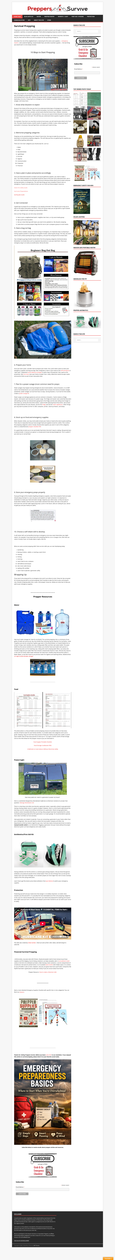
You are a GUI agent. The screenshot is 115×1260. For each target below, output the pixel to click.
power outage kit (24, 393)
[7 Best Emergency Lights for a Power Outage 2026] (94, 127)
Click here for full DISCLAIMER (21, 1240)
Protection (91, 16)
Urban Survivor (32, 943)
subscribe (48, 1055)
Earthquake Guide (19, 195)
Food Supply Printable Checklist (43, 742)
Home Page (17, 16)
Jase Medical (49, 881)
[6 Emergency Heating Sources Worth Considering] (80, 141)
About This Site (39, 20)
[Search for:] (87, 31)
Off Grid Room (65, 370)
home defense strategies (35, 372)
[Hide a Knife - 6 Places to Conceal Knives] (94, 154)
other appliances (58, 404)
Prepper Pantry (49, 16)
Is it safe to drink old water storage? (23, 656)
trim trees (26, 374)
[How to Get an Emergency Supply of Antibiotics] (80, 127)
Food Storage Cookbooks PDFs (43, 745)
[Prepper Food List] (80, 99)
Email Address (20, 1187)
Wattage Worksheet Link (27, 803)
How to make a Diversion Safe (47, 972)
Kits (29, 20)
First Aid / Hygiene (78, 16)
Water (39, 16)
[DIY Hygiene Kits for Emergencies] (94, 113)
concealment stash (64, 961)
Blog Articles (28, 16)
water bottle (49, 965)
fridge (44, 404)
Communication (19, 20)
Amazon (22, 992)
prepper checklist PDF (34, 426)
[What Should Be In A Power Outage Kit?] (94, 141)
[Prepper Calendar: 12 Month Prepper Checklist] (80, 154)
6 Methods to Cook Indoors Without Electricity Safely (42, 749)
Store (49, 20)
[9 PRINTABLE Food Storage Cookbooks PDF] (94, 99)
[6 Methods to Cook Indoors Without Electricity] (80, 113)
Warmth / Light (63, 16)
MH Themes (36, 1245)
